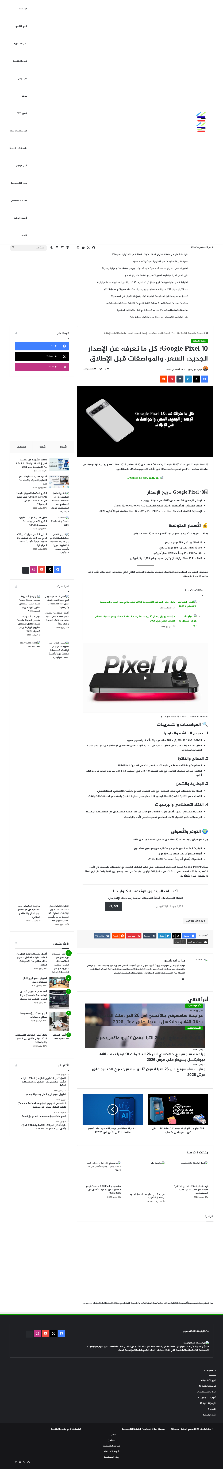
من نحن (111, 1440)
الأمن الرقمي (21, 166)
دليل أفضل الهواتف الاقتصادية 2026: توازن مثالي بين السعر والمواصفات (137, 602)
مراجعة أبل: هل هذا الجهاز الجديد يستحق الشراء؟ (146, 1196)
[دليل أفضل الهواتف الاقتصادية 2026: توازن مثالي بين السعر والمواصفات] (187, 606)
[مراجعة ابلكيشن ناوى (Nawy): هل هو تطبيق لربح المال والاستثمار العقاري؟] (27, 772)
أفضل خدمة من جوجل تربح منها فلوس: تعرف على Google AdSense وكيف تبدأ (57, 618)
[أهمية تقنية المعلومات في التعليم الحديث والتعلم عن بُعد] (59, 481)
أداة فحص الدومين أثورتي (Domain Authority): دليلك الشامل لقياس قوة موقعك (33, 995)
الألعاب (24, 235)
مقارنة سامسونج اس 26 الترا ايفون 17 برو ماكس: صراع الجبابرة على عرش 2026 (149, 1041)
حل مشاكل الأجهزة (18, 148)
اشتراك (113, 906)
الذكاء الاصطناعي (19, 201)
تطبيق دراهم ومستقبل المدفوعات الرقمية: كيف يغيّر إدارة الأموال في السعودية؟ (149, 296)
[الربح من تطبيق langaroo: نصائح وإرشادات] (59, 1021)
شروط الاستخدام (112, 1451)
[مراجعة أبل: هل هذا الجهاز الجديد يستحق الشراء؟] (145, 1176)
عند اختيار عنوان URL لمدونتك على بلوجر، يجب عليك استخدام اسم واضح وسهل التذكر (146, 289)
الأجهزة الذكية (20, 218)
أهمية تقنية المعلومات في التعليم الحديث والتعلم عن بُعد (159, 261)
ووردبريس (22, 79)
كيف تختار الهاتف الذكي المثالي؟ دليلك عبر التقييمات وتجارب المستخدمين (191, 1189)
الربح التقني (21, 26)
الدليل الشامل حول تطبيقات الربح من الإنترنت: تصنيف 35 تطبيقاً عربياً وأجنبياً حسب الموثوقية (142, 282)
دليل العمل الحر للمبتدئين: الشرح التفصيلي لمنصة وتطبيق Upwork (156, 275)
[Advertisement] (42, 409)
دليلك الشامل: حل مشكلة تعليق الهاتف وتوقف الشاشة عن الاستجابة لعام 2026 (150, 254)
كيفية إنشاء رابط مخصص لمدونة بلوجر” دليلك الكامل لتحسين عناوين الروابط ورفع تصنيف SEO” (28, 624)
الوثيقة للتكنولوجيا (131, 1429)
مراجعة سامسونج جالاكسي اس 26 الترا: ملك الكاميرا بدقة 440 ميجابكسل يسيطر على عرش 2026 (151, 1019)
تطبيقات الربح (20, 44)
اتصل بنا (112, 1435)
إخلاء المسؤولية (111, 1457)
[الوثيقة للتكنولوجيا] (192, 122)
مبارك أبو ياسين (194, 369)
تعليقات (21, 447)
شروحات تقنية (20, 61)
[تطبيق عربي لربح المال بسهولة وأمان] (59, 982)
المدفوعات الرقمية (18, 131)
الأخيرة (63, 447)
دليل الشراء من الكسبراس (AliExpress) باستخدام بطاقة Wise (159, 317)
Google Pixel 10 (194, 921)
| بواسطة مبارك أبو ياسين (154, 1429)
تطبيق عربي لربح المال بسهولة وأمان (34, 980)
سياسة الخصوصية (111, 1446)
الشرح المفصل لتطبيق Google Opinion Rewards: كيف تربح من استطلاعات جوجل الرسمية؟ (145, 268)
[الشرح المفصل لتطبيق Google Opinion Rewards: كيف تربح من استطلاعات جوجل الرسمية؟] (59, 503)
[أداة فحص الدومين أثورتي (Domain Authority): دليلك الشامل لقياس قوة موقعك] (59, 999)
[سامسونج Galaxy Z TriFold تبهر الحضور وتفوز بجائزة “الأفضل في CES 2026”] (102, 1172)
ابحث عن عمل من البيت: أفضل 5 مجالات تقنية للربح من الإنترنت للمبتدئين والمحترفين (147, 303)
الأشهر (42, 447)
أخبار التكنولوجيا (19, 183)
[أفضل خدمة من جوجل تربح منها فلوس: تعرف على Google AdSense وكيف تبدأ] (56, 602)
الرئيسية (23, 9)
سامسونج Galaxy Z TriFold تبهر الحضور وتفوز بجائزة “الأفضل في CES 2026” (103, 1189)
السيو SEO (22, 113)
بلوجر (24, 96)
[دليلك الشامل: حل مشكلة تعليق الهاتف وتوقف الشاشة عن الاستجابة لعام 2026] (59, 464)
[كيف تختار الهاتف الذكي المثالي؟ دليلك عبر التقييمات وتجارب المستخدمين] (189, 1172)
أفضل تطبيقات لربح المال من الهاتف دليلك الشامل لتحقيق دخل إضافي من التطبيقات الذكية (32, 959)
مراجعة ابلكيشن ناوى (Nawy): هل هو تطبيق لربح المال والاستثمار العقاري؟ (152, 310)
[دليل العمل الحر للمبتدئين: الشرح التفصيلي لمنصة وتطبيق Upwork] (59, 522)
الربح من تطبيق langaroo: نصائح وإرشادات (33, 1015)
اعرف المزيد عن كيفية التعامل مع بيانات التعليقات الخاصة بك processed (117, 1303)
